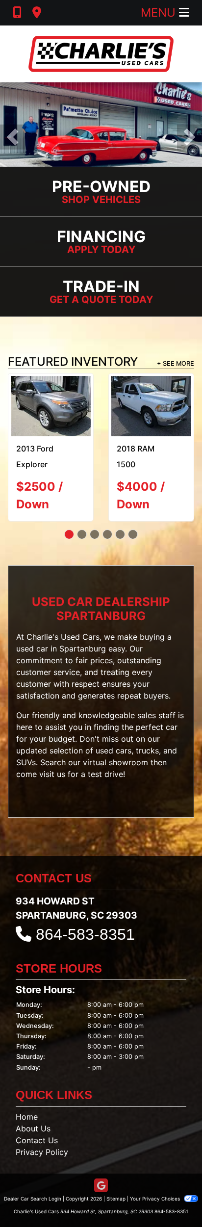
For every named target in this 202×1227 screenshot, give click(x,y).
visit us (52, 774)
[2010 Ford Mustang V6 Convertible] (151, 406)
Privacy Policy (42, 1152)
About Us (33, 1128)
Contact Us (37, 1140)
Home (27, 1117)
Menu (160, 12)
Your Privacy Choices (155, 1199)
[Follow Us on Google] (101, 1186)
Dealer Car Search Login (32, 1199)
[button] (12, 137)
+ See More (175, 363)
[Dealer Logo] (101, 54)
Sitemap (116, 1199)
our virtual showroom (108, 763)
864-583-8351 (85, 934)
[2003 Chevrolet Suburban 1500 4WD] (50, 406)
